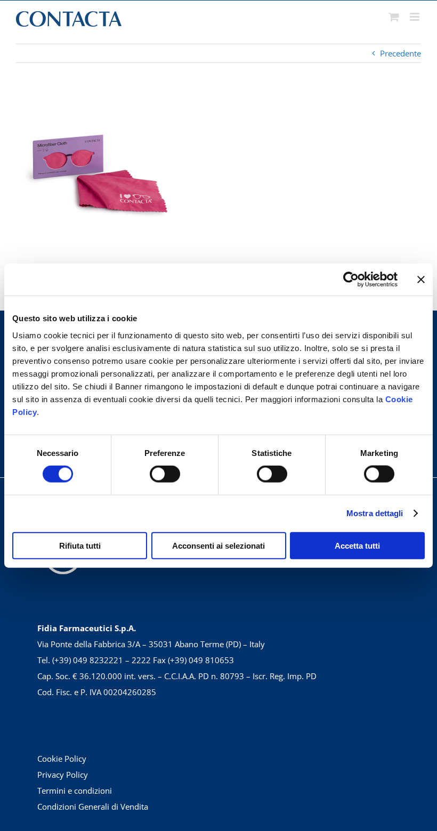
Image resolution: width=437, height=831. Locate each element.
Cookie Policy (61, 758)
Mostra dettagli (374, 513)
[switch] (165, 474)
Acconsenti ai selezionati (218, 545)
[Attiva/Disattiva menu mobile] (415, 16)
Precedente (400, 53)
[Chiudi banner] (421, 279)
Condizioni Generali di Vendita (92, 806)
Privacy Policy (62, 774)
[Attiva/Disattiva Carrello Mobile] (394, 16)
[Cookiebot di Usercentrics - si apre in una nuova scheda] (351, 280)
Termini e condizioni (74, 790)
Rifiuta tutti (80, 545)
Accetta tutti (357, 545)
